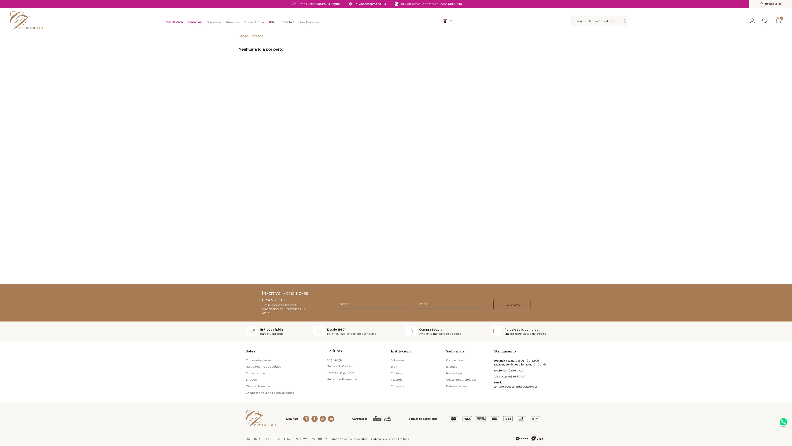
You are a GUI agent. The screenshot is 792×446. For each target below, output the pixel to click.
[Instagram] (306, 419)
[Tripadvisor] (331, 419)
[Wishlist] (764, 21)
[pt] (445, 21)
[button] (752, 20)
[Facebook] (314, 419)
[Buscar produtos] (624, 21)
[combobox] (599, 21)
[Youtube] (323, 419)
